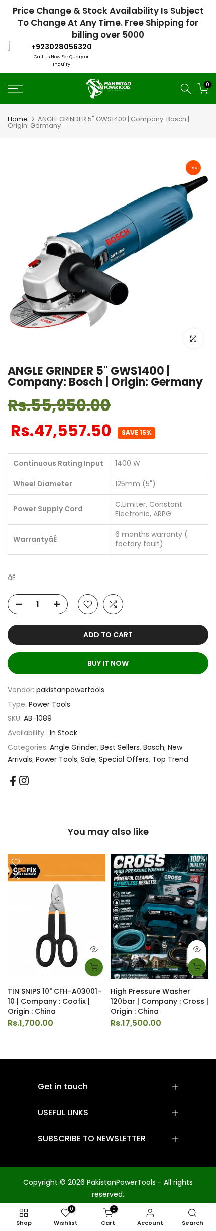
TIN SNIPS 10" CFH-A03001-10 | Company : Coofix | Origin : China (54, 1001)
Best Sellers (120, 747)
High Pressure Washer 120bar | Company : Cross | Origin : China (159, 1001)
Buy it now (108, 663)
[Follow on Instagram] (24, 780)
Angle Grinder (73, 747)
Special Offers (124, 759)
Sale (88, 759)
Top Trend (170, 759)
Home (18, 119)
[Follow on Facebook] (13, 781)
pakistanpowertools (70, 690)
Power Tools (49, 704)
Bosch (153, 747)
